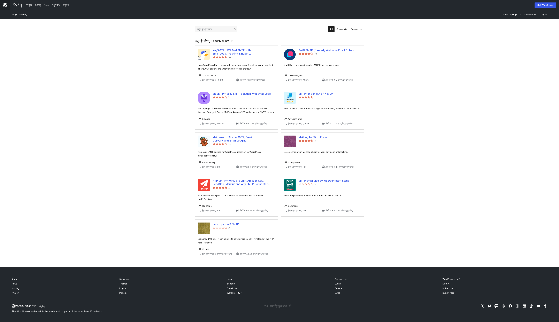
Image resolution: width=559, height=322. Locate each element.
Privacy (15, 293)
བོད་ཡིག (42, 306)
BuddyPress (450, 293)
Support (231, 283)
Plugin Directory (19, 14)
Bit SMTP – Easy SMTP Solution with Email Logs (242, 93)
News (14, 283)
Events (338, 283)
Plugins (122, 288)
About (14, 279)
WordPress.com (451, 279)
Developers (232, 288)
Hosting (15, 288)
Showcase (124, 279)
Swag (339, 293)
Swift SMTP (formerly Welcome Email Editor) (326, 50)
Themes (123, 283)
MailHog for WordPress (313, 137)
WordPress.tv (235, 293)
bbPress (448, 288)
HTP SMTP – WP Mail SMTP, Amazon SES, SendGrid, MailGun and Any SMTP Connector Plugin (240, 182)
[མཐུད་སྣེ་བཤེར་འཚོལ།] (234, 29)
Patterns (123, 293)
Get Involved (341, 279)
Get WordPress (545, 5)
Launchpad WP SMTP (226, 224)
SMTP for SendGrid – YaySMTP (318, 93)
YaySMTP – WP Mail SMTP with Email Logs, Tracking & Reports (232, 52)
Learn (229, 279)
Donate (339, 288)
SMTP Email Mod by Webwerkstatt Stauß (324, 180)
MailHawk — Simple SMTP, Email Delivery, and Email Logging (232, 139)
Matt (446, 283)
